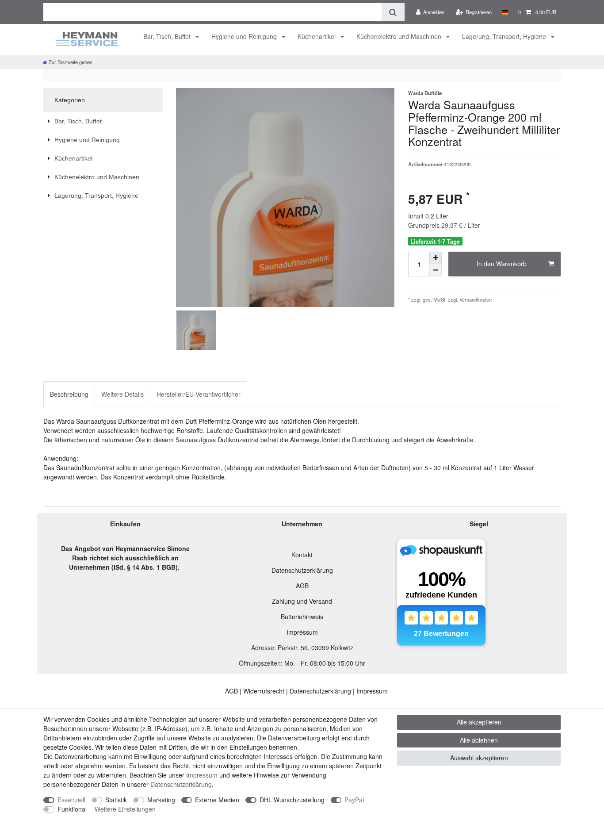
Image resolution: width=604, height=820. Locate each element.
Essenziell (71, 799)
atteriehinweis (304, 616)
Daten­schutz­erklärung (181, 784)
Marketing (161, 799)
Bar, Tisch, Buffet (167, 36)
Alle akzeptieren (479, 721)
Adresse (262, 647)
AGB (302, 585)
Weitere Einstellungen (125, 809)
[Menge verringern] (435, 270)
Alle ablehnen (479, 740)
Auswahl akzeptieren (479, 757)
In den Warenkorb (502, 263)
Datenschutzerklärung (302, 570)
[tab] (69, 394)
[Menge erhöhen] (435, 258)
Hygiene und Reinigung (245, 36)
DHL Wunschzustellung (292, 799)
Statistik (116, 799)
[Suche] (393, 12)
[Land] (505, 12)
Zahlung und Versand (302, 601)
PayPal (354, 799)
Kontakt (302, 554)
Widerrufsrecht (263, 690)
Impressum (302, 632)
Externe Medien (217, 799)
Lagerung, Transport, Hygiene (505, 36)
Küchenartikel (317, 36)
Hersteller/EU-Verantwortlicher (199, 394)
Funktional (72, 809)
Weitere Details (122, 394)
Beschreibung (69, 394)
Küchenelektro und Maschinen (399, 36)
